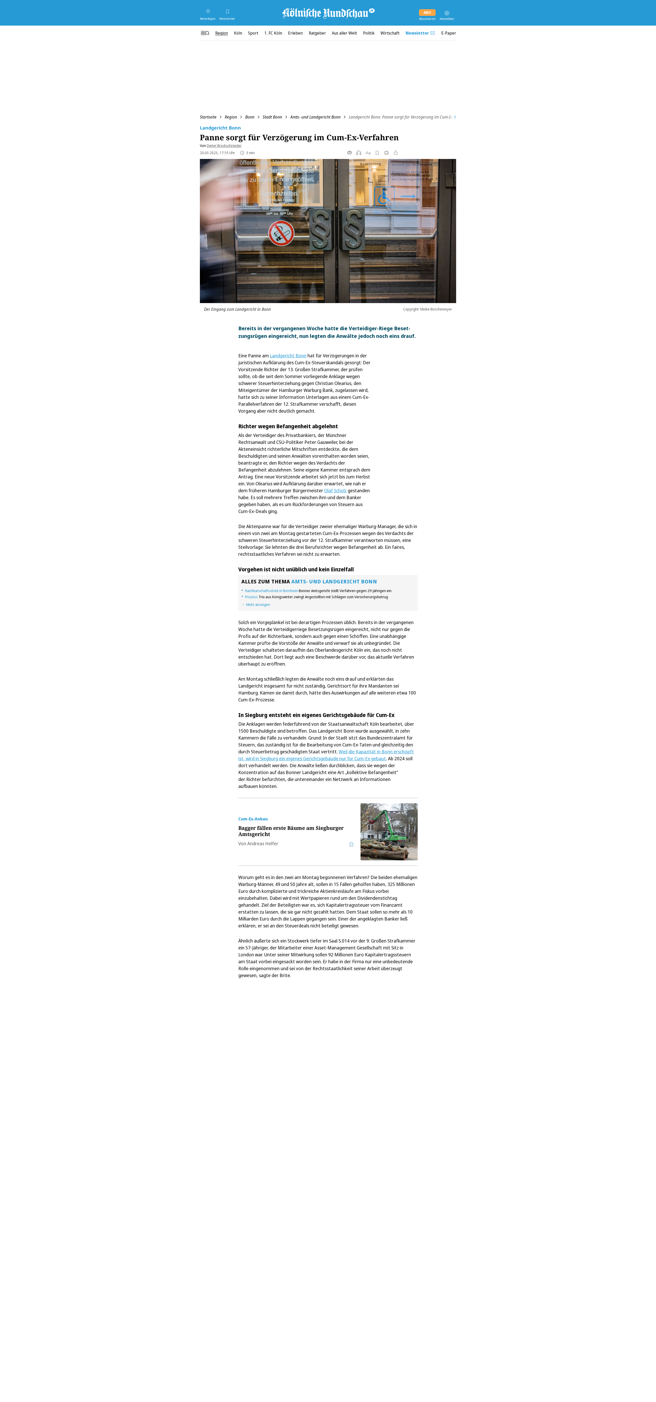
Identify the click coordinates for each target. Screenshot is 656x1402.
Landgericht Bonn (288, 355)
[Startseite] (328, 13)
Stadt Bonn (272, 117)
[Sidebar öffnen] (205, 33)
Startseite (208, 117)
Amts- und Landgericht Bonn (315, 117)
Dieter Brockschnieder (224, 145)
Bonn (249, 117)
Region (231, 117)
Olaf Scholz (335, 490)
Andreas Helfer (262, 843)
